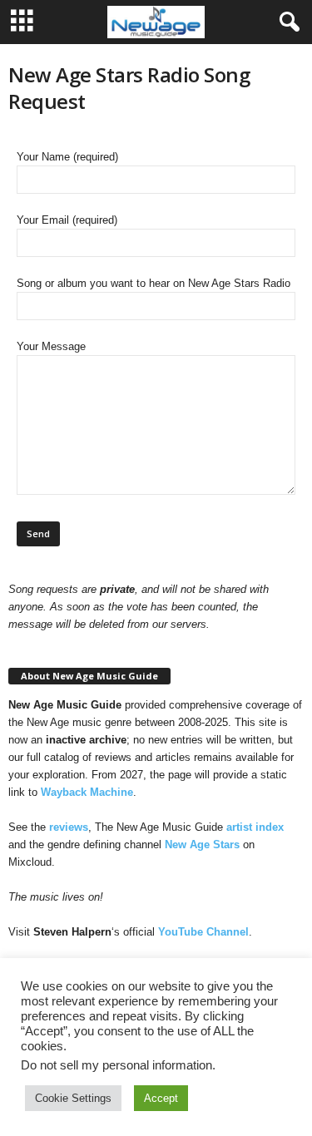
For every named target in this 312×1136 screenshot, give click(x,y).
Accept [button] (161, 1098)
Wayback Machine (87, 792)
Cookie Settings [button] (73, 1098)
